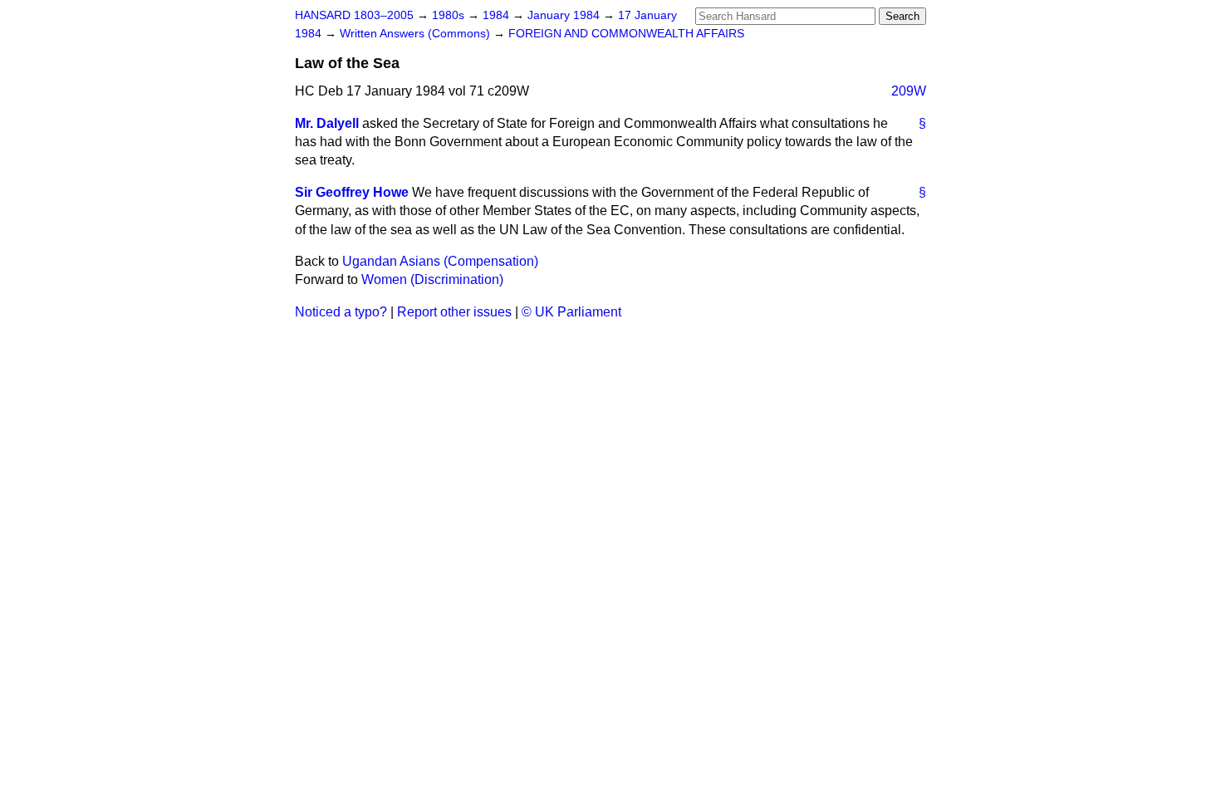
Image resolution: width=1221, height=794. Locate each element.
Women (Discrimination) (432, 279)
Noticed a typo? (341, 312)
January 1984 (565, 15)
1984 (497, 15)
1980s (450, 15)
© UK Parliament (571, 312)
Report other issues (454, 312)
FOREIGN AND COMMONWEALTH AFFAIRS (626, 33)
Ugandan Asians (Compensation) (440, 261)
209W (908, 91)
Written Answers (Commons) (416, 33)
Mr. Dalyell (327, 123)
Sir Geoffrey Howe (352, 192)
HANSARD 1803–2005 (354, 15)
